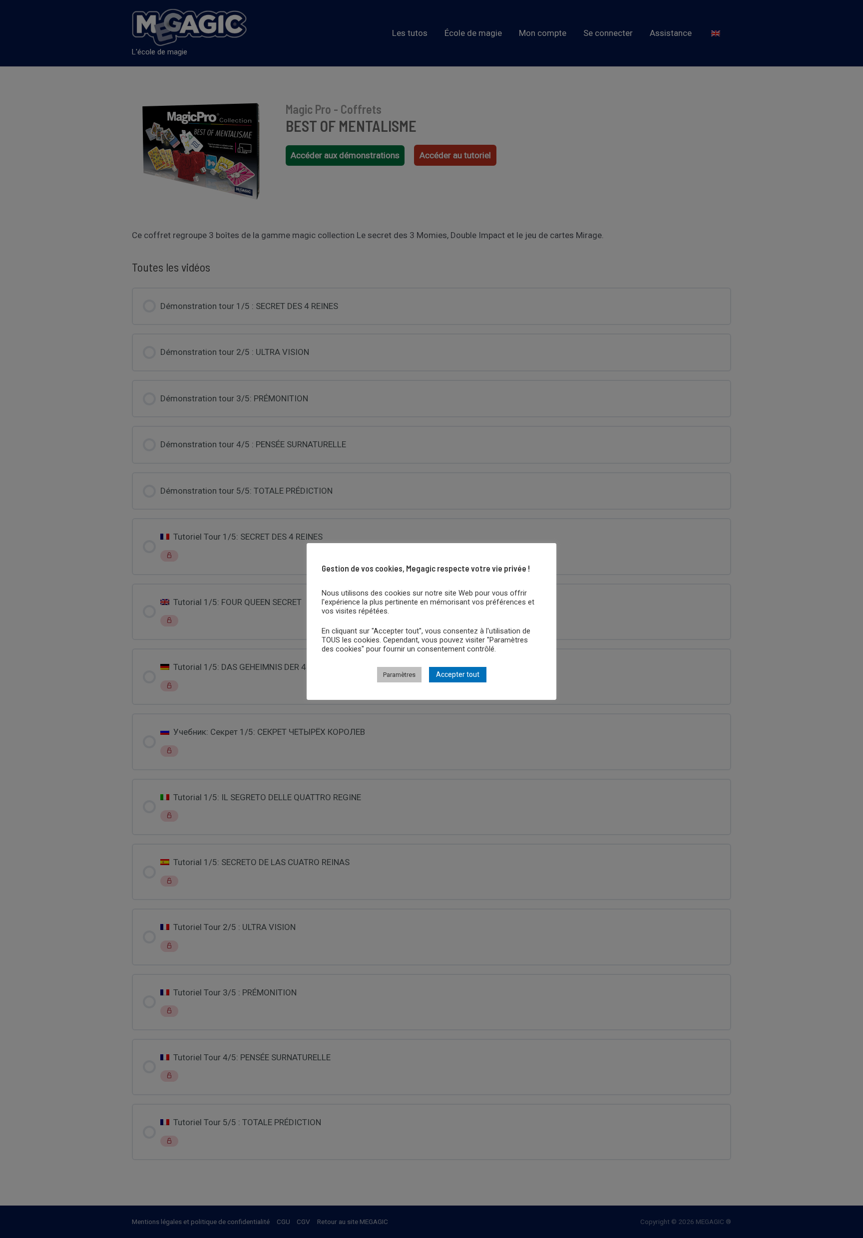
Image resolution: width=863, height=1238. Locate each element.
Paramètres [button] (399, 674)
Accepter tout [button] (457, 674)
